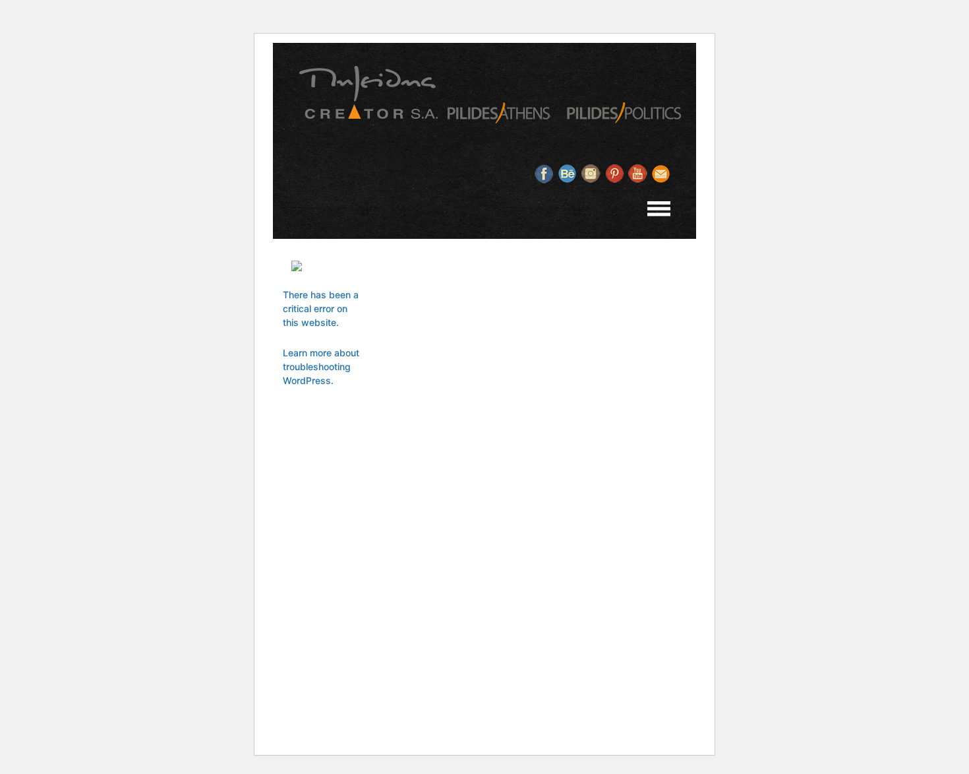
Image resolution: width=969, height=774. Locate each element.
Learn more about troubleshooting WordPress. (321, 366)
